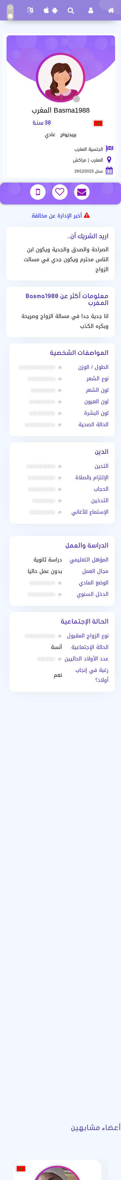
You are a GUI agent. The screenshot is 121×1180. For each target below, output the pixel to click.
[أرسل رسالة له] (83, 193)
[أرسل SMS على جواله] (39, 193)
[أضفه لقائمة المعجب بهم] (61, 193)
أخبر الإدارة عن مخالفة (57, 216)
